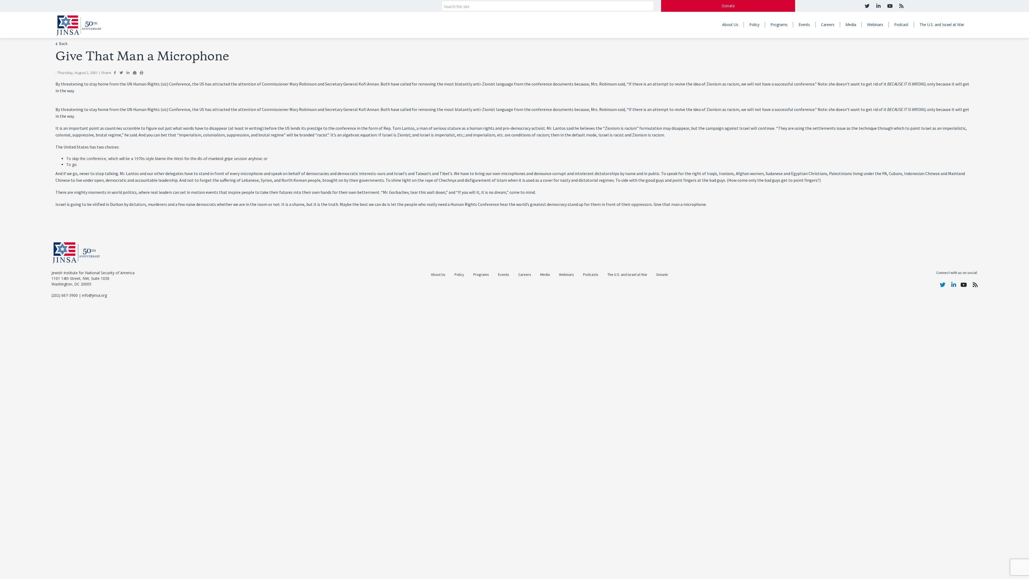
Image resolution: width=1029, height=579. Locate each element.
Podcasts (590, 274)
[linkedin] (877, 6)
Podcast (901, 24)
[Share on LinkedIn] (127, 72)
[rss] (900, 6)
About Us (730, 24)
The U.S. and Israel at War (941, 24)
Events (804, 24)
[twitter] (867, 6)
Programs (779, 24)
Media (850, 24)
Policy (754, 24)
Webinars (875, 24)
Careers (827, 24)
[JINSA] (78, 24)
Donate (728, 5)
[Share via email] (134, 72)
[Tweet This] (121, 72)
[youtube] (889, 6)
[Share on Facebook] (115, 72)
